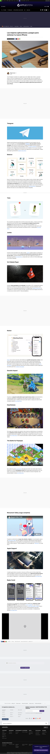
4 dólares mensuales (20, 366)
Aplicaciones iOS (17, 641)
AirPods (3, 712)
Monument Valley (12, 540)
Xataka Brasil (4, 745)
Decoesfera (37, 733)
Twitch (40, 10)
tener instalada (29, 604)
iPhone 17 (11, 716)
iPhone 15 (11, 26)
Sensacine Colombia (17, 747)
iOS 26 (19, 716)
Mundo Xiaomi (4, 738)
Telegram (27, 143)
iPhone (21, 26)
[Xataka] (1, 1)
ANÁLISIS (28, 10)
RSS (38, 718)
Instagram (44, 10)
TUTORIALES (9, 10)
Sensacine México (17, 745)
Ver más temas (5, 719)
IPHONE (4, 10)
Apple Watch (20, 712)
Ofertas (11, 714)
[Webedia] (5, 727)
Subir (45, 727)
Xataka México (4, 744)
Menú (4, 6)
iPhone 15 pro (31, 703)
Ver (25, 667)
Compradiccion (38, 734)
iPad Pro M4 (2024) (38, 703)
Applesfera (25, 5)
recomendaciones (25, 641)
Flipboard (42, 10)
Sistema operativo (26, 26)
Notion (8, 359)
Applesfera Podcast (4, 710)
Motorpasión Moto (31, 734)
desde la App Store (22, 150)
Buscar (46, 723)
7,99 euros (37, 543)
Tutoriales (11, 709)
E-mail (19, 39)
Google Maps (17, 26)
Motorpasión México (31, 745)
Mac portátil (20, 709)
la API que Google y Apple (33, 606)
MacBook (3, 716)
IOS (24, 10)
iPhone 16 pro (18, 703)
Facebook (15, 39)
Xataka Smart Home (4, 736)
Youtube (46, 10)
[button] (13, 73)
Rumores (3, 714)
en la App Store (32, 186)
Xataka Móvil (4, 733)
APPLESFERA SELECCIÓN (18, 10)
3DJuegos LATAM (11, 744)
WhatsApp (19, 714)
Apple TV (11, 712)
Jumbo (28, 252)
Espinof (17, 733)
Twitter (48, 10)
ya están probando (32, 146)
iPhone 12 (31, 641)
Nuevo (45, 6)
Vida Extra (10, 733)
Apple (31, 26)
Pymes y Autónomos (44, 734)
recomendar (18, 468)
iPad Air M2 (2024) (25, 703)
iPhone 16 (13, 703)
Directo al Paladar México (25, 745)
